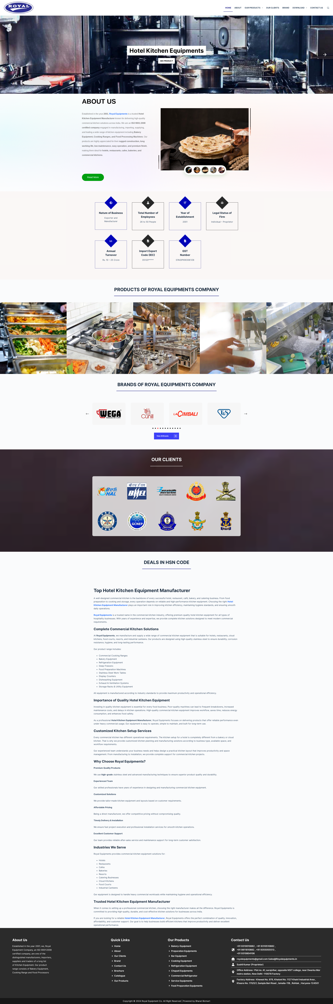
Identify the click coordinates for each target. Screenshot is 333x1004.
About (237, 8)
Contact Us (316, 8)
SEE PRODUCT (166, 61)
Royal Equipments (118, 114)
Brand (285, 8)
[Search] (328, 8)
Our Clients (272, 8)
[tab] (152, 428)
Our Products (252, 8)
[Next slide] (245, 413)
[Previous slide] (87, 413)
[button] (8, 55)
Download (299, 8)
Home (228, 8)
